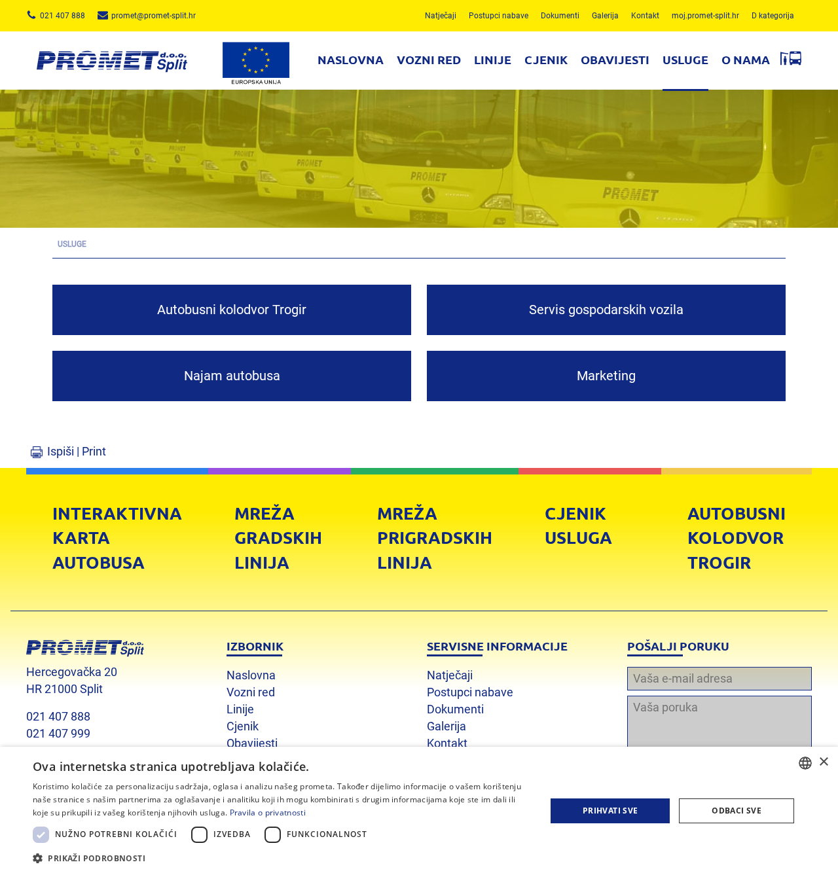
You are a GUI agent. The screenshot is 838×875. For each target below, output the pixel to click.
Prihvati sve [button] (610, 810)
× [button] (823, 762)
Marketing (606, 376)
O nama (745, 59)
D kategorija (773, 15)
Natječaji (440, 15)
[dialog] (419, 811)
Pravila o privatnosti (268, 812)
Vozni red (429, 59)
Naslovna (351, 59)
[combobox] (805, 763)
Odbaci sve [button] (736, 810)
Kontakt (645, 15)
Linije (492, 59)
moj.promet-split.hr (705, 15)
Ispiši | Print (76, 451)
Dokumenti (560, 15)
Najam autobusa (232, 376)
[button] (282, 857)
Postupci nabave (498, 15)
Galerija (605, 15)
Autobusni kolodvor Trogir (231, 309)
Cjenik (546, 59)
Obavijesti (615, 59)
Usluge (685, 59)
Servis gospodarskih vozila (606, 309)
